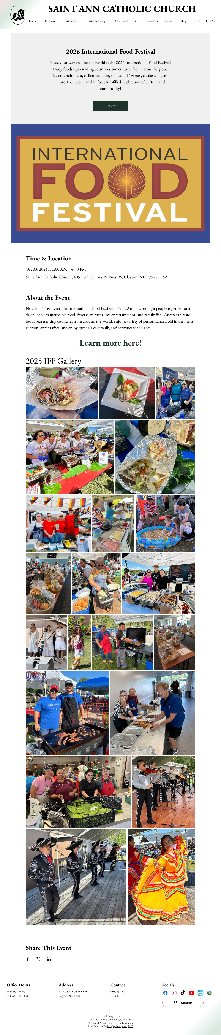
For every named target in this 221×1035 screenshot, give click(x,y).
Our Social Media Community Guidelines (110, 1019)
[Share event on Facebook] (28, 959)
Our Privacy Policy (110, 1016)
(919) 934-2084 (118, 991)
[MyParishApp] (200, 993)
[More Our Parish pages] (58, 20)
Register (110, 105)
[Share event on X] (38, 959)
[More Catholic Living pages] (107, 20)
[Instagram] (174, 993)
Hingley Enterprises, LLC (120, 1026)
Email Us (115, 996)
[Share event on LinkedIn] (49, 959)
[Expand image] (62, 393)
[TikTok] (183, 993)
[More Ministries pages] (79, 20)
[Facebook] (165, 993)
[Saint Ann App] (209, 993)
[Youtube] (192, 993)
